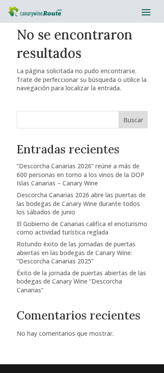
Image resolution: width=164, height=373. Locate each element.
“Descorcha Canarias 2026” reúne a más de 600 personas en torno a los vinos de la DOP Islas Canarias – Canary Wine (80, 174)
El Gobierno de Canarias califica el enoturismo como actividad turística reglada (82, 228)
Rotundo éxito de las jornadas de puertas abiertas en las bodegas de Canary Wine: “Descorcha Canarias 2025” (76, 252)
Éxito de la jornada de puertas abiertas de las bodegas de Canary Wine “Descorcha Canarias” (81, 281)
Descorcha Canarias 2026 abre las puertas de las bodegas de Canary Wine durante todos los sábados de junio (81, 203)
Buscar (133, 120)
